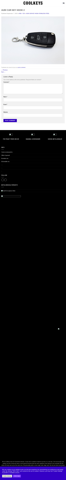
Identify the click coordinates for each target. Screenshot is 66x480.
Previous (4, 70)
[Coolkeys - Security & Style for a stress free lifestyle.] (33, 3)
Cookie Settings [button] (7, 476)
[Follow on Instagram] (5, 180)
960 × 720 (22, 13)
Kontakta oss (4, 158)
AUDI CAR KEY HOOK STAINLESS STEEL (37, 13)
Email (5, 104)
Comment (6, 82)
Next (3, 72)
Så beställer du (5, 161)
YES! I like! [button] (17, 476)
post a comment (21, 67)
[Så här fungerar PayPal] (8, 190)
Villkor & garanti (5, 155)
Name (5, 96)
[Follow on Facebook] (2, 180)
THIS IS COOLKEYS (6, 152)
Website (5, 112)
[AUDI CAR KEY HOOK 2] (33, 40)
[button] (2, 3)
